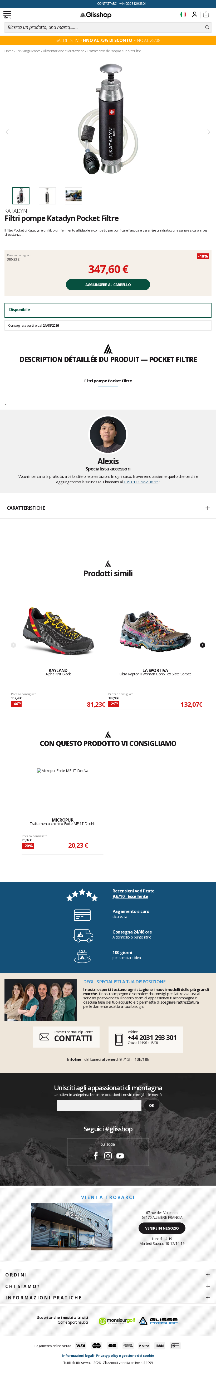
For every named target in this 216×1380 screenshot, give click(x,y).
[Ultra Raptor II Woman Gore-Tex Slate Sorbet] (155, 632)
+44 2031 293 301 (152, 1037)
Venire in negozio (162, 1228)
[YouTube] (120, 1157)
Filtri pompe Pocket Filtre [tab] (108, 380)
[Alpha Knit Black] (58, 632)
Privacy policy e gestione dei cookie (125, 1355)
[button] (108, 508)
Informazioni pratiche (43, 1298)
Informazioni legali (78, 1355)
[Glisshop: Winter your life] (95, 15)
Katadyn (15, 210)
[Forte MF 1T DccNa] (62, 787)
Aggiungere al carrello (108, 284)
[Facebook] (96, 1157)
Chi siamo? (22, 1286)
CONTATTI (73, 1038)
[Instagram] (108, 1157)
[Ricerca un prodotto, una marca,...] (207, 27)
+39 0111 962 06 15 (141, 481)
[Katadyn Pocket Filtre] (108, 119)
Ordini (16, 1275)
